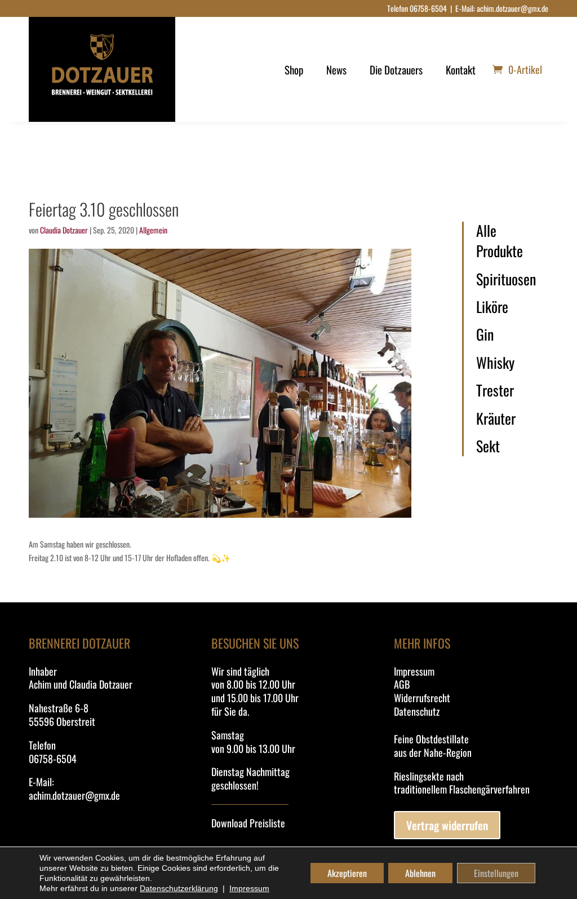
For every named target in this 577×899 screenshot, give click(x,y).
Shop (294, 69)
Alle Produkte (499, 241)
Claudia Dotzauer (64, 230)
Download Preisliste (248, 823)
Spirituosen (506, 279)
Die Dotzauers (396, 69)
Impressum (414, 671)
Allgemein (153, 230)
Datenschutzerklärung (179, 888)
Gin (485, 334)
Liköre (492, 307)
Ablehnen (420, 873)
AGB (402, 684)
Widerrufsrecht (422, 697)
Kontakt (461, 69)
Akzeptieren (347, 873)
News (336, 69)
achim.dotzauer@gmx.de (512, 8)
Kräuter (496, 418)
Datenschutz (417, 711)
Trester (495, 390)
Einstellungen (496, 873)
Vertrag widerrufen (447, 825)
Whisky (495, 362)
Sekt (488, 446)
